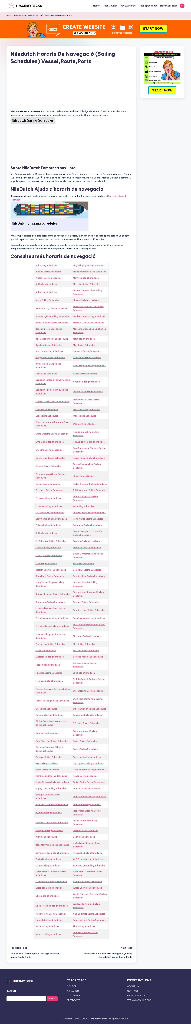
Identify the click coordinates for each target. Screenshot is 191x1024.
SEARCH (11, 991)
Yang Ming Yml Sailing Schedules (89, 920)
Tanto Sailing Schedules (85, 741)
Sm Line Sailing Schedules (86, 650)
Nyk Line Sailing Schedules (86, 381)
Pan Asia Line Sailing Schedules (89, 442)
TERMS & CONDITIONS (139, 1000)
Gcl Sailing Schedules (46, 708)
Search (52, 998)
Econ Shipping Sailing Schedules (51, 618)
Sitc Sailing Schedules (84, 644)
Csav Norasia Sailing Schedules (51, 519)
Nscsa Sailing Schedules (85, 373)
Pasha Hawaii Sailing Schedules (89, 458)
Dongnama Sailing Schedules (50, 602)
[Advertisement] (71, 89)
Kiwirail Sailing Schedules (48, 859)
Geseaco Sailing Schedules (49, 715)
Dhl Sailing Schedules (46, 563)
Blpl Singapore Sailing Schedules (51, 338)
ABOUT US (133, 986)
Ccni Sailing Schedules (46, 415)
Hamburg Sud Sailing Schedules (51, 776)
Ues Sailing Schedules (84, 836)
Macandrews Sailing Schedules (50, 914)
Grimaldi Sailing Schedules (48, 757)
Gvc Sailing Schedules (46, 763)
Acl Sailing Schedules (46, 265)
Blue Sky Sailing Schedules (48, 345)
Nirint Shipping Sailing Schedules (89, 365)
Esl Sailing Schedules (45, 650)
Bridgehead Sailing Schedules (50, 357)
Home (9, 15)
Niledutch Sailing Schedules (87, 357)
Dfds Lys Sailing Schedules (48, 555)
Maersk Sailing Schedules (48, 934)
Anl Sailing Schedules (46, 284)
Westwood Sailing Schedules (87, 881)
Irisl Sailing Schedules (46, 836)
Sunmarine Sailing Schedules (87, 715)
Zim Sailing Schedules (84, 926)
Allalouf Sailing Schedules (48, 278)
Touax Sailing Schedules (85, 776)
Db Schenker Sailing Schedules (50, 541)
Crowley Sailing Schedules (48, 506)
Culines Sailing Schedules (48, 525)
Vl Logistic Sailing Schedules (87, 853)
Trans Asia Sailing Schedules (87, 788)
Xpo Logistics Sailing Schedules (89, 914)
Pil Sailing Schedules (83, 476)
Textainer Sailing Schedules (87, 757)
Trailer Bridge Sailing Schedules (88, 782)
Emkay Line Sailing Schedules (50, 644)
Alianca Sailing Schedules (48, 271)
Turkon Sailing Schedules (85, 830)
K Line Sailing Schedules (47, 865)
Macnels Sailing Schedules (48, 920)
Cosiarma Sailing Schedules (49, 490)
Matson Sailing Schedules (86, 300)
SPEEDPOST (73, 1000)
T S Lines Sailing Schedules (86, 723)
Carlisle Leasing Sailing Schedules (52, 401)
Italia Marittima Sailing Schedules (52, 845)
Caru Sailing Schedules (46, 409)
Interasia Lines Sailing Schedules (51, 822)
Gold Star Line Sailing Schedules (51, 741)
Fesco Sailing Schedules (47, 664)
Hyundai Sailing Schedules (48, 812)
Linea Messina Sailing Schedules (51, 905)
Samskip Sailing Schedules (86, 541)
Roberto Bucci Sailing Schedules (89, 512)
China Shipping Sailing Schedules (51, 433)
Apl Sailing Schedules (46, 292)
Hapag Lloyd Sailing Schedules (50, 788)
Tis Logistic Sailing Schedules (88, 763)
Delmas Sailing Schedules (48, 547)
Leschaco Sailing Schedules (49, 887)
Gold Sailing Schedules (46, 733)
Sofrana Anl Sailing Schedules (88, 656)
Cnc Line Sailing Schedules (48, 450)
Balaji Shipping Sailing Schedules (51, 322)
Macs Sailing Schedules (47, 926)
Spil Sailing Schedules (84, 673)
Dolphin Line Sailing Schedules (50, 570)
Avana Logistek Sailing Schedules (52, 316)
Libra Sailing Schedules (47, 896)
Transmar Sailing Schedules (87, 804)
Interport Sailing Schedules (49, 830)
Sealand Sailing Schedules (86, 602)
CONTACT (132, 991)
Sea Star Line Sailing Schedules (89, 576)
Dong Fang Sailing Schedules (49, 576)
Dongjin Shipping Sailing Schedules (52, 594)
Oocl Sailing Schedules (84, 415)
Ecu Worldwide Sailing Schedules (52, 626)
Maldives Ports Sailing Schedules (89, 271)
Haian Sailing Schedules (47, 769)
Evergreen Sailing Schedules (49, 656)
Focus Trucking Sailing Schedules (52, 700)
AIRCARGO (73, 991)
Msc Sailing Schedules (84, 345)
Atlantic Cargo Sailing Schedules (51, 308)
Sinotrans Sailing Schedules (87, 636)
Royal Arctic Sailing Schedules (88, 519)
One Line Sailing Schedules (86, 409)
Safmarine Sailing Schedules (87, 525)
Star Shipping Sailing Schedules (88, 691)
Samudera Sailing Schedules (87, 547)
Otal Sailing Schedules (84, 424)
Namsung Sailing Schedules (86, 351)
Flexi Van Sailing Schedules (49, 681)
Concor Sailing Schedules (48, 466)
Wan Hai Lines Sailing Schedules (89, 865)
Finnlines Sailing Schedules (48, 673)
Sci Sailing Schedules (83, 563)
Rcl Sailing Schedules (83, 506)
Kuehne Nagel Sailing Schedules (51, 881)
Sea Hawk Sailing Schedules (87, 570)
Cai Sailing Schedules (46, 373)
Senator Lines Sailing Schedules (89, 610)
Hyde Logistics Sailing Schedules (51, 804)
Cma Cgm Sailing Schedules (49, 442)
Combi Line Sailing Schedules (50, 458)
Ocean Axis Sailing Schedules (88, 391)
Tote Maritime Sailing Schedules (89, 769)
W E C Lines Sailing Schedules (88, 859)
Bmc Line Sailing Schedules (49, 351)
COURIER (72, 986)
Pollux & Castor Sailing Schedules (90, 484)
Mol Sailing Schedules (84, 338)
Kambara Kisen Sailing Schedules (52, 853)
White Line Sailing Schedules (87, 887)
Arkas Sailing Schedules (47, 300)
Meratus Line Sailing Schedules (88, 322)
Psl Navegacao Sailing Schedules (89, 490)
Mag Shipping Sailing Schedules (88, 265)
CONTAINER (73, 995)
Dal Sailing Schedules (46, 533)
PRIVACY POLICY (136, 995)
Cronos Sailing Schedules (48, 498)
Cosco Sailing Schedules (47, 484)
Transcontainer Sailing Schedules (89, 796)
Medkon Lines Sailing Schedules (89, 316)
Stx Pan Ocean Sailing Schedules (89, 708)
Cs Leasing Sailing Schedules (49, 512)
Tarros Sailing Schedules (85, 749)
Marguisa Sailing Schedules (86, 284)
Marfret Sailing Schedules (86, 278)
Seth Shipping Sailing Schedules (89, 618)
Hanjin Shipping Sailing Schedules (52, 782)
